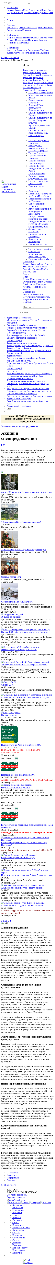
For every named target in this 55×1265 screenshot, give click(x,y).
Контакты (11, 50)
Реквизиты (22, 50)
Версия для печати (16, 1197)
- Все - (34, 272)
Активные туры (36, 176)
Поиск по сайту (20, 1248)
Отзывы (11, 40)
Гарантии (26, 30)
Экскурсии (28, 82)
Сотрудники (34, 50)
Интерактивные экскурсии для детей (38, 217)
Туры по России (40, 80)
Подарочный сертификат (35, 90)
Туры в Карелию (36, 173)
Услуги (16, 53)
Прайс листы (21, 40)
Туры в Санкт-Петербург (37, 86)
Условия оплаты (45, 27)
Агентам (42, 40)
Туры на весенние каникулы (37, 156)
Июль (50, 10)
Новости (25, 53)
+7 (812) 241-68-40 (10, 57)
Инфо (25, 277)
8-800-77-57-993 (8, 1185)
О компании (13, 48)
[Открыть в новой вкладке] (27, 1260)
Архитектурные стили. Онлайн (22, 335)
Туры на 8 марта (36, 153)
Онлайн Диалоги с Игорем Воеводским (38, 131)
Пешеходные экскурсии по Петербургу (39, 200)
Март (25, 10)
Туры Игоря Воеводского (35, 72)
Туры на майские (36, 161)
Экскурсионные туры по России (22, 358)
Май (39, 10)
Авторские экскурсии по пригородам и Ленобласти (40, 211)
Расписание (12, 7)
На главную (12, 1172)
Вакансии (34, 53)
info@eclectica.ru (17, 1200)
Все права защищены (17, 1195)
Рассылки (17, 1220)
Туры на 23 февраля (38, 150)
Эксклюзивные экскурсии (35, 101)
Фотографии (18, 1230)
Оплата (15, 1240)
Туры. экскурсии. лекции (35, 70)
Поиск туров (18, 1250)
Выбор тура (12, 27)
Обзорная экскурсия (38, 226)
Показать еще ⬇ (36, 135)
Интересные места (23, 37)
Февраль (18, 10)
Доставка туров (14, 30)
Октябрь (28, 12)
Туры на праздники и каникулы (22, 343)
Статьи (35, 37)
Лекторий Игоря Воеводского (37, 75)
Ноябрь (35, 12)
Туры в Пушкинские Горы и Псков (38, 182)
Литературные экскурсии (35, 230)
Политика (11, 43)
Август (10, 12)
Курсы (26, 274)
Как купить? (23, 43)
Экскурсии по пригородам (35, 240)
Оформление (18, 1237)
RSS (3, 445)
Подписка (44, 53)
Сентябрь (18, 12)
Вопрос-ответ (46, 37)
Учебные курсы (42, 297)
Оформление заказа (28, 27)
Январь (10, 10)
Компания (11, 1175)
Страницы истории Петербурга (37, 235)
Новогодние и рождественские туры (39, 146)
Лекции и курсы (36, 110)
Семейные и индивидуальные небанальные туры (37, 254)
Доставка (16, 1243)
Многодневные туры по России (22, 320)
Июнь (44, 10)
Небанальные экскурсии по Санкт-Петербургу (40, 194)
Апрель (32, 10)
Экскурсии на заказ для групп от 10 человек (38, 83)
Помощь (11, 25)
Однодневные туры (37, 178)
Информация (13, 35)
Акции (10, 20)
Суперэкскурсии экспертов (36, 205)
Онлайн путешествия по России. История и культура (40, 120)
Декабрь (44, 12)
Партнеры (33, 40)
